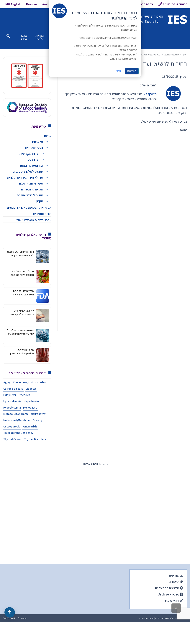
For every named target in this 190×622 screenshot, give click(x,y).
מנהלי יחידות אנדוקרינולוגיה (25, 177)
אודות (47, 136)
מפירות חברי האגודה (30, 183)
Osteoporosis (11, 426)
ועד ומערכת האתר (31, 165)
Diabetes (31, 388)
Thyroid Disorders (35, 439)
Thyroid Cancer (12, 439)
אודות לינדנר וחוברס (30, 195)
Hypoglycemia (12, 407)
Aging (7, 382)
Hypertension (32, 401)
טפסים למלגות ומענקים (28, 171)
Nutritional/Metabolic (16, 420)
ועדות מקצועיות (29, 154)
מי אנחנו (37, 142)
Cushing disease (13, 388)
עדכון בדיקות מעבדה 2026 (33, 220)
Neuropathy (38, 414)
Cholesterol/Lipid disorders (30, 382)
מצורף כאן (149, 94)
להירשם (131, 71)
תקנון (39, 201)
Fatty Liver (9, 395)
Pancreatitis (29, 426)
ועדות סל (33, 159)
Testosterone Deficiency (18, 433)
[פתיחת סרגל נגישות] (9, 612)
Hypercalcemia (12, 401)
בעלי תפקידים (34, 148)
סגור (118, 71)
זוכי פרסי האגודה (32, 189)
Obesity (37, 420)
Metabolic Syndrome (16, 414)
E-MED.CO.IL (9, 618)
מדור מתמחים (42, 214)
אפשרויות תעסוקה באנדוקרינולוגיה (29, 207)
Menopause (30, 407)
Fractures (24, 395)
